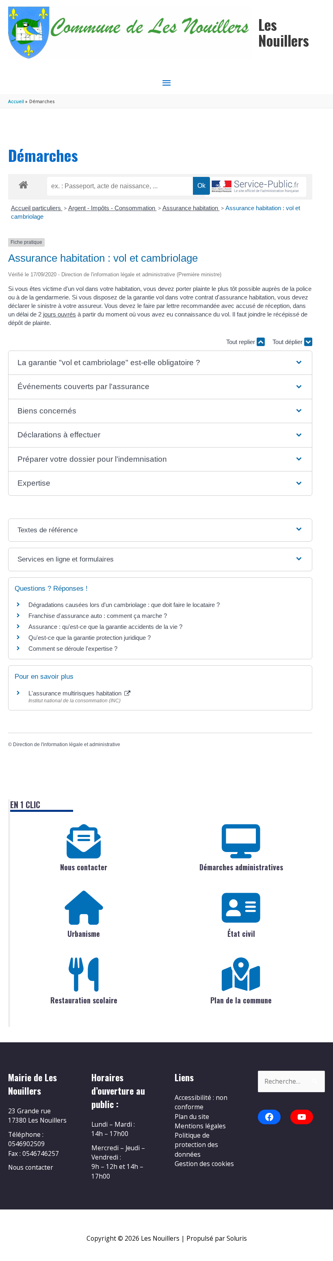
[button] (160, 363)
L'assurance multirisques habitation (75, 693)
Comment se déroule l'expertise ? (72, 648)
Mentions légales (200, 1125)
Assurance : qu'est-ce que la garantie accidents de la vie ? (105, 626)
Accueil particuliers (37, 207)
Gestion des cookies (204, 1163)
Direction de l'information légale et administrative (66, 744)
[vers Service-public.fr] (255, 187)
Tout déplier (288, 341)
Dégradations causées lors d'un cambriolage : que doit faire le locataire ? (124, 604)
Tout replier (241, 341)
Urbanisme (83, 933)
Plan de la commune (241, 1000)
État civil (241, 933)
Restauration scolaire (83, 1000)
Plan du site (192, 1116)
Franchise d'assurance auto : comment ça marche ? (97, 615)
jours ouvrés (59, 314)
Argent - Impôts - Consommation (112, 207)
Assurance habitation (191, 207)
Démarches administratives (241, 867)
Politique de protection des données (196, 1145)
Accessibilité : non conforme (201, 1102)
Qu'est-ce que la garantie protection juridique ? (89, 637)
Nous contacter (83, 867)
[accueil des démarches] (23, 183)
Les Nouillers (283, 32)
